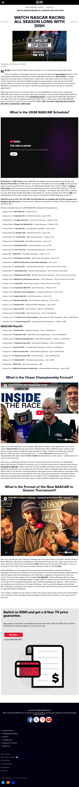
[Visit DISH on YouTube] (49, 720)
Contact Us (4, 770)
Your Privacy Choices (8, 757)
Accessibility (5, 767)
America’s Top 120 (8, 201)
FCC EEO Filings (6, 764)
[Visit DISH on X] (36, 720)
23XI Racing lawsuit (37, 97)
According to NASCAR (9, 467)
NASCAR (7, 70)
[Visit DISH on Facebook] (30, 720)
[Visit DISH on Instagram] (42, 720)
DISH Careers (5, 754)
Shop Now (13, 635)
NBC (71, 193)
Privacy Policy (5, 760)
